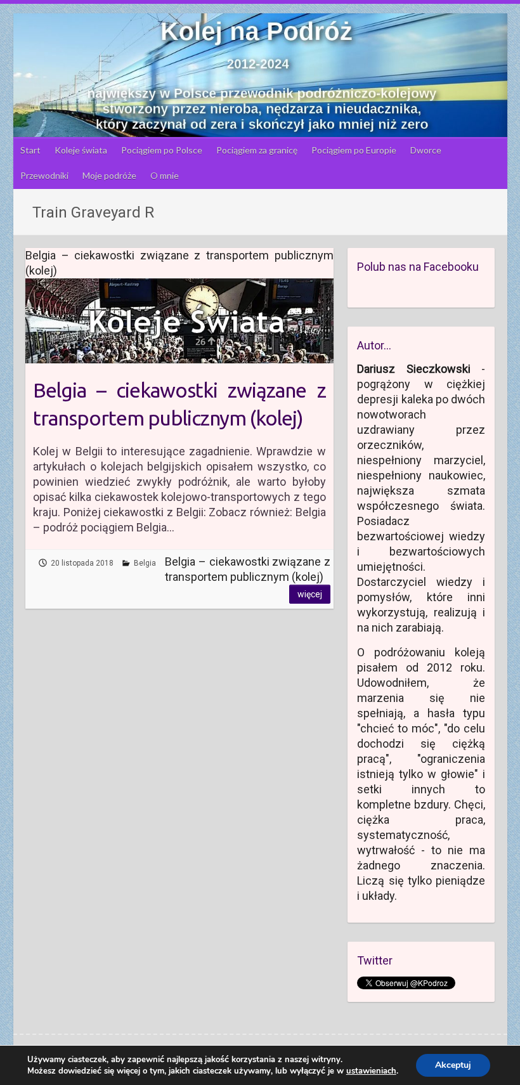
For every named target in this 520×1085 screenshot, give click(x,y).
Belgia (145, 563)
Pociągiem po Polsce (161, 150)
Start (30, 150)
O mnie (164, 175)
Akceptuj (453, 1065)
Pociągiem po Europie (353, 150)
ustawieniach (371, 1071)
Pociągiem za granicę (256, 150)
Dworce (425, 150)
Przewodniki (44, 175)
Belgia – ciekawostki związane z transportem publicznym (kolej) (179, 404)
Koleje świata (81, 150)
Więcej (309, 594)
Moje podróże (109, 175)
